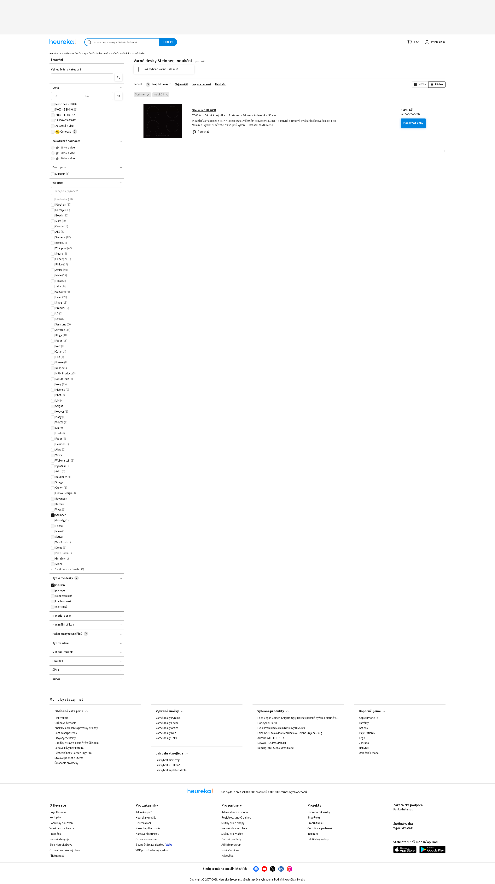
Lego (362, 738)
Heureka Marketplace (234, 828)
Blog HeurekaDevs (61, 845)
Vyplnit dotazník (403, 828)
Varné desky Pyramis (168, 718)
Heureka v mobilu (146, 818)
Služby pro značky (232, 834)
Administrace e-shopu (234, 812)
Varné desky (138, 53)
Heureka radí (143, 823)
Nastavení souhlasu (147, 834)
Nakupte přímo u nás (148, 828)
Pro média (55, 834)
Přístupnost (57, 856)
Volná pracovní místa (62, 828)
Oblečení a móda (369, 753)
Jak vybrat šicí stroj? (168, 760)
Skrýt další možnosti (67, 569)
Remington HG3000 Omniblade (275, 748)
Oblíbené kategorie (69, 711)
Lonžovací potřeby (66, 733)
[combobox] (122, 42)
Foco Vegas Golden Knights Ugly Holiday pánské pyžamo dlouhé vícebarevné (298, 718)
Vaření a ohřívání (120, 53)
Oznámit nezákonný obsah (65, 850)
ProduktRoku (315, 823)
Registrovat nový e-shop (236, 818)
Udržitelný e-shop (318, 839)
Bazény (363, 728)
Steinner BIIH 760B (204, 110)
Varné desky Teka (166, 738)
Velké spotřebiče (72, 53)
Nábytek (364, 748)
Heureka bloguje (59, 839)
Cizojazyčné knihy (65, 738)
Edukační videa (230, 850)
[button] (82, 77)
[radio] (53, 147)
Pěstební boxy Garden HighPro (73, 753)
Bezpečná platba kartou (150, 845)
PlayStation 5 (367, 733)
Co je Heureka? (58, 812)
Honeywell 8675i (267, 723)
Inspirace (312, 834)
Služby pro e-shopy (232, 823)
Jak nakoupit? (144, 812)
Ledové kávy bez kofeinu (69, 748)
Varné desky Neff (166, 733)
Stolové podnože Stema (69, 758)
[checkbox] (53, 104)
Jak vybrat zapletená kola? (171, 770)
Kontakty (55, 818)
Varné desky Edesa (167, 723)
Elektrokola (61, 718)
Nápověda (227, 856)
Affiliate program (231, 845)
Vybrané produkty (270, 711)
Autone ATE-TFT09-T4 (270, 738)
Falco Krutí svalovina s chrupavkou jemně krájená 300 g (289, 733)
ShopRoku (313, 818)
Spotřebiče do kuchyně (96, 53)
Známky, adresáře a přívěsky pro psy (76, 728)
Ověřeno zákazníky (318, 812)
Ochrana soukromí (146, 839)
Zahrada (364, 743)
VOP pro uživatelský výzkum (152, 850)
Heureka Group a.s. (230, 880)
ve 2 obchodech (410, 114)
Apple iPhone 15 (368, 718)
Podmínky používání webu (289, 880)
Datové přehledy (231, 839)
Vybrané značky (167, 711)
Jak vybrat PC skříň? (168, 765)
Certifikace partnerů (319, 828)
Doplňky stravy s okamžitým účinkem (77, 743)
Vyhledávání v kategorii (66, 70)
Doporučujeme (370, 711)
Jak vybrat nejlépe (169, 753)
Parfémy (364, 723)
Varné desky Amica (167, 728)
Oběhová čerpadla (65, 723)
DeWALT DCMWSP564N (271, 743)
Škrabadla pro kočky (66, 763)
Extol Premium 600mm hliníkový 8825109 (281, 728)
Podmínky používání (61, 823)
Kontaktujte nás (403, 810)
